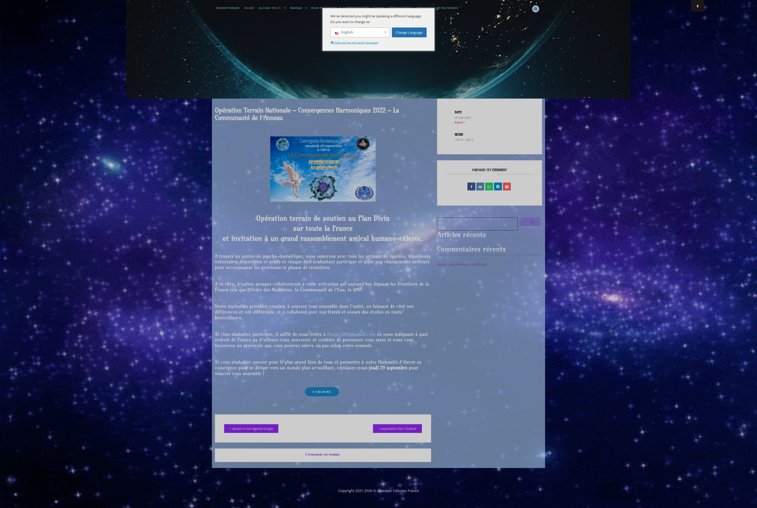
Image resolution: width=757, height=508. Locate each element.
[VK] (480, 186)
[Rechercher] (530, 222)
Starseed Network (227, 8)
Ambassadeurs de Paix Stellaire (437, 8)
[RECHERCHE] (535, 8)
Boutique (296, 8)
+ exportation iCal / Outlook (397, 429)
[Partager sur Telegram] (498, 186)
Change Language (409, 32)
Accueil (249, 8)
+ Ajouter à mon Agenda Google (251, 429)
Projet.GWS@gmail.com (351, 334)
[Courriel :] (507, 186)
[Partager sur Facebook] (471, 186)
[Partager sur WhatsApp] (489, 186)
